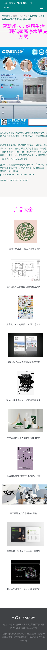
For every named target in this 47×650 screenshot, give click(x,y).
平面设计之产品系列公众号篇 (23, 513)
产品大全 (23, 16)
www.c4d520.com (27, 634)
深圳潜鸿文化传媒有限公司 (14, 637)
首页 (15, 16)
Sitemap (23, 640)
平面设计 (40, 634)
